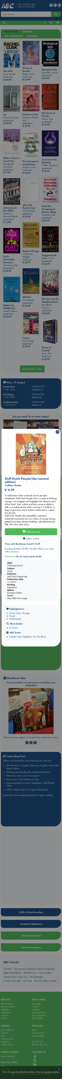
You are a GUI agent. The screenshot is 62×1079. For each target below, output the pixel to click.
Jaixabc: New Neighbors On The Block (27, 636)
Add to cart (33, 532)
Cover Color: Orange (19, 613)
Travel (12, 616)
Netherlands (15, 618)
